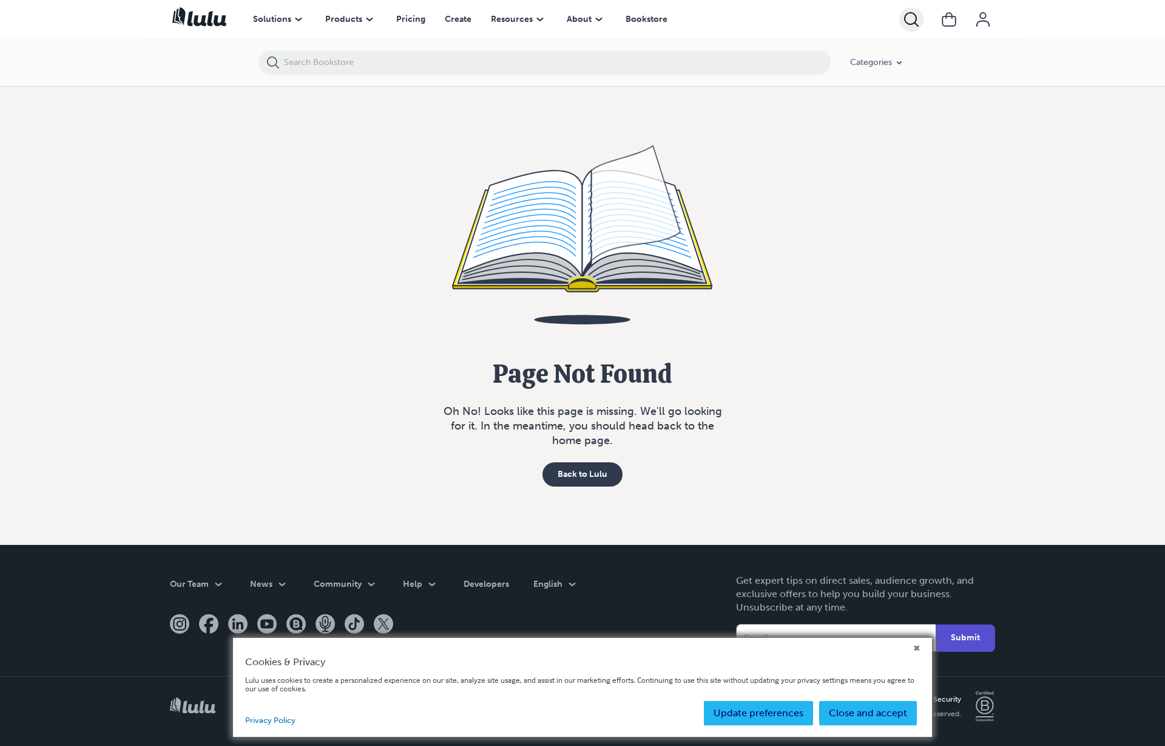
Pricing (410, 19)
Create (458, 19)
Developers (486, 584)
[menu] (298, 19)
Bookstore (646, 19)
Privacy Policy (270, 720)
